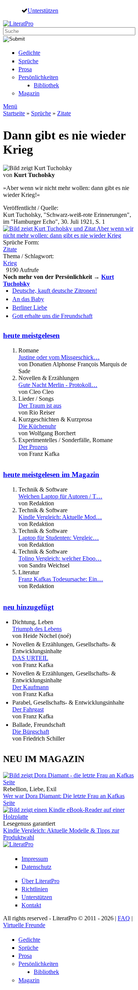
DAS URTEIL (30, 658)
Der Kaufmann (30, 687)
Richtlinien (34, 889)
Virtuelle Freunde (24, 925)
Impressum (34, 859)
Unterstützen (43, 10)
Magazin (28, 93)
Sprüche (28, 61)
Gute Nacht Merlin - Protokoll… (57, 385)
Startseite (14, 113)
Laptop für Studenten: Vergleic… (58, 537)
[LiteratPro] (18, 23)
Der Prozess (33, 447)
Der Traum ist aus (39, 405)
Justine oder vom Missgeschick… (59, 357)
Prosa (25, 69)
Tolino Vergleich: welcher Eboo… (60, 558)
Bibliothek (46, 85)
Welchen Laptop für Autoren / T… (60, 496)
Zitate (64, 113)
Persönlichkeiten (38, 77)
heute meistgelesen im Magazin (51, 474)
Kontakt (31, 905)
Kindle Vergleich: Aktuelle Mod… (60, 517)
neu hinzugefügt (28, 607)
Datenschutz (36, 867)
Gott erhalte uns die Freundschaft (52, 316)
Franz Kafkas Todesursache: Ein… (60, 579)
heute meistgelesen (31, 335)
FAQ (124, 918)
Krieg (10, 263)
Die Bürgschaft (30, 731)
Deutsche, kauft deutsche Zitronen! (54, 290)
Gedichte (29, 52)
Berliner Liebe (29, 307)
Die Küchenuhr (37, 426)
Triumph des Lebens (37, 629)
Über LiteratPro (40, 881)
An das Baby (28, 299)
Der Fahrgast (28, 709)
